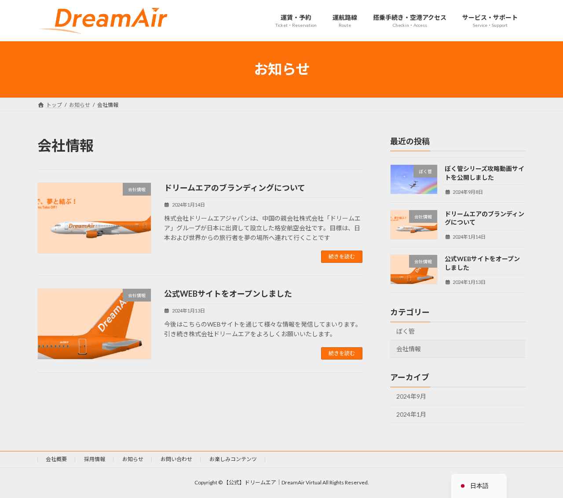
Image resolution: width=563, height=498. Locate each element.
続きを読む (342, 256)
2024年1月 (411, 414)
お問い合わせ (176, 459)
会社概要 (56, 459)
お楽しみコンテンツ (233, 459)
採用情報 (94, 459)
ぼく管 (405, 330)
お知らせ (132, 459)
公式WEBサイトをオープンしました (228, 293)
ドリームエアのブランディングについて (234, 188)
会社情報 (408, 349)
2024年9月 (411, 396)
